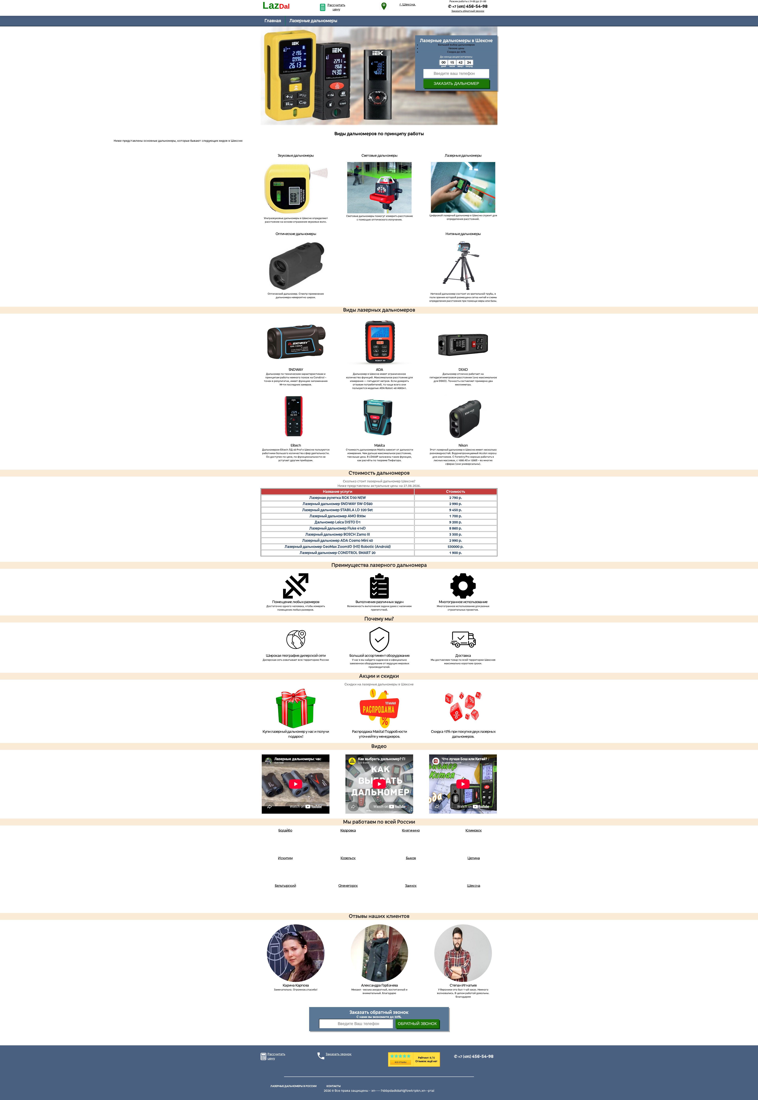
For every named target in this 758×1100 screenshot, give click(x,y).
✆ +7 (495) (473, 1057)
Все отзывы (400, 1062)
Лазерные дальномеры (313, 20)
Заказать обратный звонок (467, 11)
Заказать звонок (339, 1054)
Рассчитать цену (336, 7)
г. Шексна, (408, 4)
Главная (273, 20)
